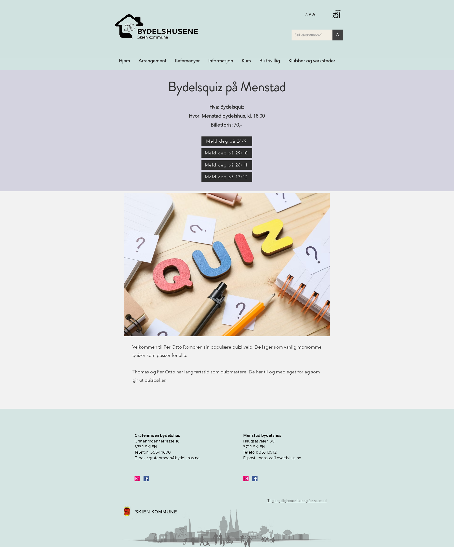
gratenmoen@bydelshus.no (174, 458)
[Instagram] (137, 478)
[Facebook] (146, 478)
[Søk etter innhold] (337, 35)
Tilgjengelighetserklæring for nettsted (297, 500)
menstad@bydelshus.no (279, 458)
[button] (310, 14)
